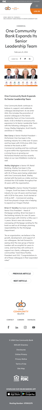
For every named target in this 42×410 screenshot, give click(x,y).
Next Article (20, 280)
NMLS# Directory (21, 345)
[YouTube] (33, 327)
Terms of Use (21, 363)
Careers (20, 320)
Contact (10, 320)
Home (5, 17)
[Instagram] (25, 327)
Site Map (21, 368)
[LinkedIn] (17, 327)
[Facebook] (8, 327)
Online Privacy (21, 354)
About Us (10, 17)
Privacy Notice (21, 359)
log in (37, 11)
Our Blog (17, 17)
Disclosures (21, 349)
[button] (37, 5)
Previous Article (21, 273)
